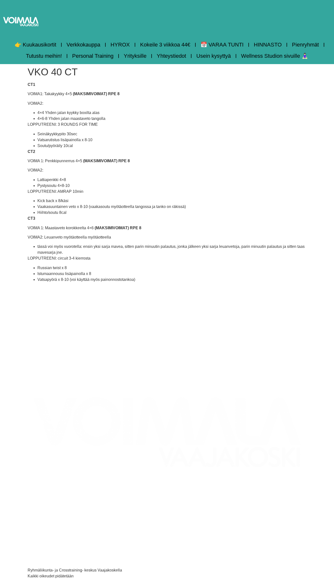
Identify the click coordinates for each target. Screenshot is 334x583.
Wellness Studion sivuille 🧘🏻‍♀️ (274, 56)
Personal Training (92, 56)
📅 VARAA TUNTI (222, 45)
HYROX (120, 45)
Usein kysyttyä (213, 56)
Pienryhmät (305, 45)
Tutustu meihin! (44, 56)
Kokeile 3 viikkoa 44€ (165, 45)
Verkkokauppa (83, 45)
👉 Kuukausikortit (35, 45)
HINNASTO (268, 45)
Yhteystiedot (171, 56)
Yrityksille (135, 56)
